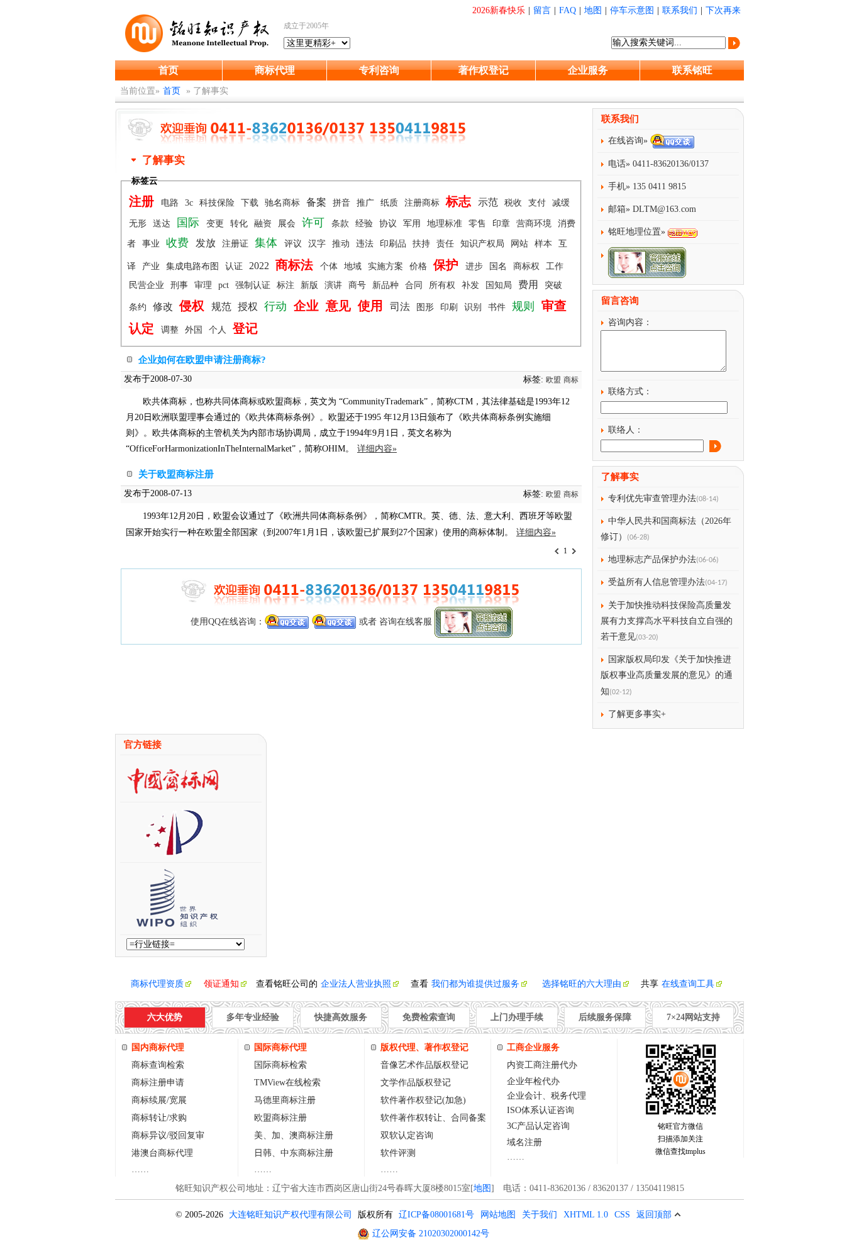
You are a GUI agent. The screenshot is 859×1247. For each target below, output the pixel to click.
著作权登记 (483, 70)
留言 (542, 10)
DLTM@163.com (664, 209)
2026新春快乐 (498, 10)
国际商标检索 (280, 1065)
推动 (342, 243)
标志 (460, 201)
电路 (171, 203)
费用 (529, 284)
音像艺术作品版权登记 (424, 1065)
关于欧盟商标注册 (176, 474)
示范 (489, 202)
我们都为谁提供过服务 (475, 984)
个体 (330, 266)
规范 (222, 306)
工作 (554, 266)
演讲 (334, 285)
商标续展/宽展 (159, 1100)
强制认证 (254, 285)
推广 (367, 203)
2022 (260, 265)
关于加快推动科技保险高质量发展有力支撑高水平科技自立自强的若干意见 (667, 621)
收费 (179, 242)
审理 (204, 285)
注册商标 (423, 203)
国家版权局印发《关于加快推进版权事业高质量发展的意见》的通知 (667, 675)
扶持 (423, 243)
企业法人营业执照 (356, 984)
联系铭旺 (692, 70)
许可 (315, 222)
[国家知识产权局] (173, 851)
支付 (538, 203)
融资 (264, 223)
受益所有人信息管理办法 (656, 582)
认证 (235, 266)
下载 (251, 203)
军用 (413, 223)
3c (190, 203)
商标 (571, 379)
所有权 (443, 285)
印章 (502, 223)
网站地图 (498, 1214)
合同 (415, 285)
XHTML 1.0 (585, 1214)
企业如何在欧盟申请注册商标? (202, 360)
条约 (139, 307)
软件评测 (398, 1153)
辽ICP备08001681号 (436, 1214)
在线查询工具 (688, 984)
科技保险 (218, 203)
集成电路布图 (193, 266)
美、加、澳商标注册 (293, 1135)
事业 (152, 243)
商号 (358, 285)
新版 (311, 285)
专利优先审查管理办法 (652, 498)
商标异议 (149, 1135)
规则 (525, 306)
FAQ (567, 10)
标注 (287, 285)
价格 (419, 266)
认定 (143, 328)
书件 (498, 307)
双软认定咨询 (406, 1135)
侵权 (193, 306)
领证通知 (221, 984)
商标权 (527, 266)
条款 (341, 223)
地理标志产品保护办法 (652, 559)
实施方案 (387, 266)
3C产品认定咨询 (538, 1126)
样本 (545, 243)
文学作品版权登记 (415, 1082)
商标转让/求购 (159, 1117)
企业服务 (588, 70)
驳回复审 (186, 1135)
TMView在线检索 (287, 1082)
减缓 (561, 203)
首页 (168, 70)
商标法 (295, 265)
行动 (277, 306)
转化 (240, 223)
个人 (219, 330)
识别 (474, 307)
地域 (354, 266)
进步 (475, 266)
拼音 (343, 203)
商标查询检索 (157, 1065)
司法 (401, 306)
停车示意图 (632, 10)
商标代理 (275, 70)
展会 (288, 223)
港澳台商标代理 (162, 1153)
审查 (554, 306)
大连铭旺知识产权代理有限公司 (290, 1214)
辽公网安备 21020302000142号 (430, 1233)
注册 (143, 201)
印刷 (450, 307)
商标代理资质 (157, 984)
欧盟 (553, 379)
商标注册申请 (157, 1082)
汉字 (318, 243)
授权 (249, 306)
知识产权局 (483, 243)
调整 (171, 330)
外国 (195, 330)
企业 (308, 306)
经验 (365, 223)
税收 (514, 203)
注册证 (236, 243)
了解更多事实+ (637, 714)
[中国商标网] (173, 790)
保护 (447, 265)
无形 (139, 223)
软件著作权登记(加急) (423, 1100)
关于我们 (539, 1214)
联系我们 (679, 10)
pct (224, 285)
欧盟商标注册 (280, 1117)
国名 (499, 266)
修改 (164, 306)
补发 (472, 285)
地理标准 (446, 223)
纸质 (390, 203)
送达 (163, 223)
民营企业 (148, 285)
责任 (446, 243)
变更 (216, 223)
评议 (294, 243)
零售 (478, 223)
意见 (340, 306)
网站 (521, 243)
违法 (366, 243)
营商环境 (535, 223)
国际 (189, 222)
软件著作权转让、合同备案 (433, 1117)
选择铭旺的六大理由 (581, 984)
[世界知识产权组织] (172, 923)
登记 (245, 328)
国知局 (499, 285)
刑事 (180, 285)
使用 (372, 306)
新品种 (386, 285)
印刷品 (394, 243)
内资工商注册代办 (542, 1065)
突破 (553, 285)
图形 (426, 307)
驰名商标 (283, 203)
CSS (622, 1214)
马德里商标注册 (285, 1100)
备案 (317, 202)
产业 (152, 266)
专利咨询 (379, 70)
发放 (207, 243)
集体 (267, 242)
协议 (389, 223)
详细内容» (377, 448)
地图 (593, 10)
